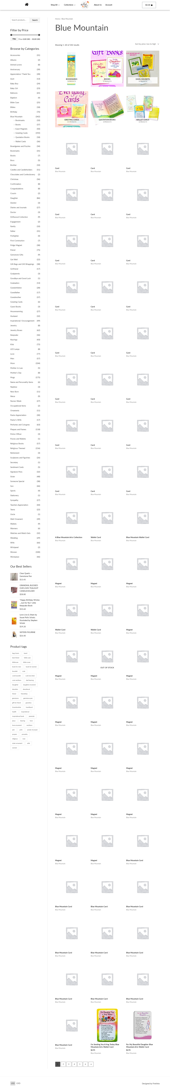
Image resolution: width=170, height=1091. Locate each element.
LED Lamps (15, 349)
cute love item (30, 676)
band (25, 653)
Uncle (12, 514)
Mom (12, 363)
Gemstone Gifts (16, 255)
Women (13, 552)
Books (18, 125)
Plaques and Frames (18, 429)
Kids (12, 344)
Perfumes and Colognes (20, 425)
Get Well (14, 260)
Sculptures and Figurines (20, 458)
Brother (13, 165)
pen (13, 730)
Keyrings (13, 340)
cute (23, 671)
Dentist (13, 203)
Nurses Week (15, 401)
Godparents (15, 274)
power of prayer (32, 730)
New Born (14, 392)
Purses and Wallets (18, 439)
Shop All (54, 5)
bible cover (26, 662)
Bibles (12, 107)
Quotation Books (22, 137)
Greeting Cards (21, 133)
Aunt (12, 79)
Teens (12, 510)
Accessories (15, 55)
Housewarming (16, 311)
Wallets (13, 524)
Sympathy (14, 500)
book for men (16, 667)
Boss (12, 160)
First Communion (17, 241)
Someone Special (17, 481)
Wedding (14, 538)
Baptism (13, 98)
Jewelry (13, 326)
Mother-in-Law (16, 368)
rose (24, 739)
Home (57, 19)
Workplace (14, 557)
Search (35, 20)
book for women (31, 667)
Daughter (14, 198)
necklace (29, 725)
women (14, 748)
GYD (18, 1083)
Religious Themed (17, 448)
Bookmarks (20, 120)
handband (29, 707)
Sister (12, 477)
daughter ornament (29, 685)
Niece (12, 396)
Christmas (14, 179)
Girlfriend (14, 269)
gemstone (15, 698)
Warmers (14, 528)
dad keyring (30, 680)
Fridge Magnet (16, 245)
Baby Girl (14, 88)
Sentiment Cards (17, 467)
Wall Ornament (16, 519)
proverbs (25, 734)
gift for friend (16, 703)
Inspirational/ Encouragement (22, 321)
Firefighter (14, 236)
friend (14, 694)
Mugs (12, 377)
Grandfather (15, 293)
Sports (13, 491)
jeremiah (31, 716)
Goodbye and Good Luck (20, 278)
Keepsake (14, 335)
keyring (22, 721)
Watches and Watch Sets (20, 533)
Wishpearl (14, 547)
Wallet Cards (20, 142)
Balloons (14, 93)
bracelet (14, 671)
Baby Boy (14, 84)
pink (21, 730)
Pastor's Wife (15, 420)
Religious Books (17, 444)
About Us (98, 5)
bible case (27, 658)
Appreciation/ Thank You (20, 74)
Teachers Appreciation (19, 505)
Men (12, 359)
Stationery (14, 495)
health (14, 712)
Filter (14, 39)
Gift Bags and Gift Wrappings (22, 264)
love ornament (17, 725)
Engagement (15, 222)
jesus (13, 721)
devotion (15, 689)
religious (15, 739)
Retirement (14, 453)
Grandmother (15, 297)
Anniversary (15, 70)
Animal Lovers (16, 65)
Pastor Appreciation (18, 415)
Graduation (14, 283)
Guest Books (15, 307)
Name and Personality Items (21, 382)
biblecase (15, 662)
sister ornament (17, 743)
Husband (13, 316)
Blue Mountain (16, 117)
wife (28, 743)
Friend (12, 250)
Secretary (14, 462)
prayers (14, 734)
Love (12, 354)
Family (13, 226)
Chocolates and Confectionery (22, 175)
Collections (68, 5)
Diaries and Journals (18, 208)
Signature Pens (16, 472)
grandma (28, 703)
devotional (26, 689)
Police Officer (16, 434)
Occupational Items (18, 406)
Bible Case (14, 103)
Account (108, 5)
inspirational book (18, 716)
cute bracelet (16, 676)
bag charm (15, 653)
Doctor (13, 212)
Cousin (13, 193)
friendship (24, 694)
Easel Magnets (21, 129)
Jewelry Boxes (16, 330)
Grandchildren (16, 288)
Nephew (13, 387)
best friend (15, 658)
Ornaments (14, 411)
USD (13, 1083)
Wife (12, 543)
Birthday (13, 112)
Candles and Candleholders (21, 170)
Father (12, 231)
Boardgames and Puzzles (20, 146)
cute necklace (16, 680)
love (31, 721)
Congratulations (16, 189)
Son (11, 486)
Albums (13, 60)
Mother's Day (15, 373)
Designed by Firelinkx (151, 1084)
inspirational (25, 712)
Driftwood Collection (19, 217)
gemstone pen (28, 698)
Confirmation (15, 184)
